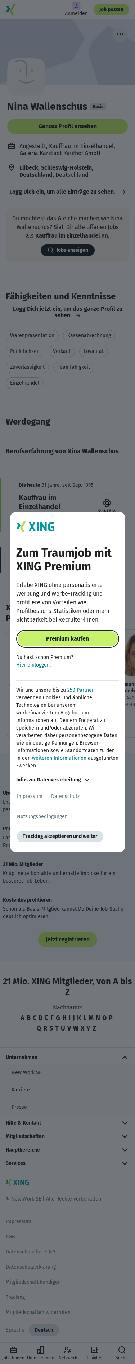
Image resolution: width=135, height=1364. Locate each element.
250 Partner (80, 690)
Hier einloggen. (33, 665)
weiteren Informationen (59, 758)
